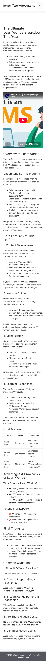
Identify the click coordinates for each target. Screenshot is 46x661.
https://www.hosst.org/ (19, 5)
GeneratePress (23, 657)
